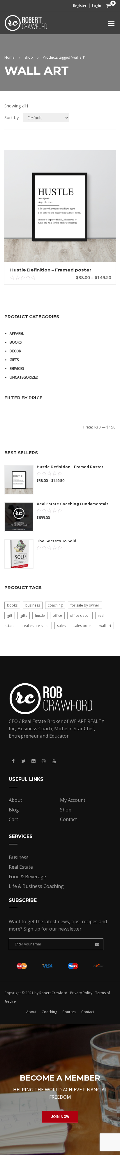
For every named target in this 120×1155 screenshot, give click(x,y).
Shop (28, 57)
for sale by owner (84, 605)
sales (61, 625)
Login (96, 6)
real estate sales (35, 625)
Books (16, 342)
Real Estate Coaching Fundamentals (72, 504)
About (15, 800)
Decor (15, 351)
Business (19, 857)
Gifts (14, 359)
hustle (40, 615)
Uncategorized (24, 377)
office (57, 615)
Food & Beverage (27, 876)
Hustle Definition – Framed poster (50, 270)
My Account (72, 800)
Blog (14, 809)
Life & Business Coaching (36, 886)
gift (9, 615)
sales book (82, 625)
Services (17, 368)
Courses (69, 1011)
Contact (68, 819)
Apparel (17, 333)
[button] (60, 1117)
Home (9, 57)
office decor (80, 615)
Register (80, 6)
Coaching (49, 1011)
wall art (105, 625)
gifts (23, 615)
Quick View (60, 256)
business (32, 605)
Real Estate (21, 867)
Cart (13, 819)
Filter (20, 427)
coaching (55, 605)
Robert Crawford (53, 992)
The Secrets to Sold (56, 541)
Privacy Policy (81, 992)
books (12, 605)
